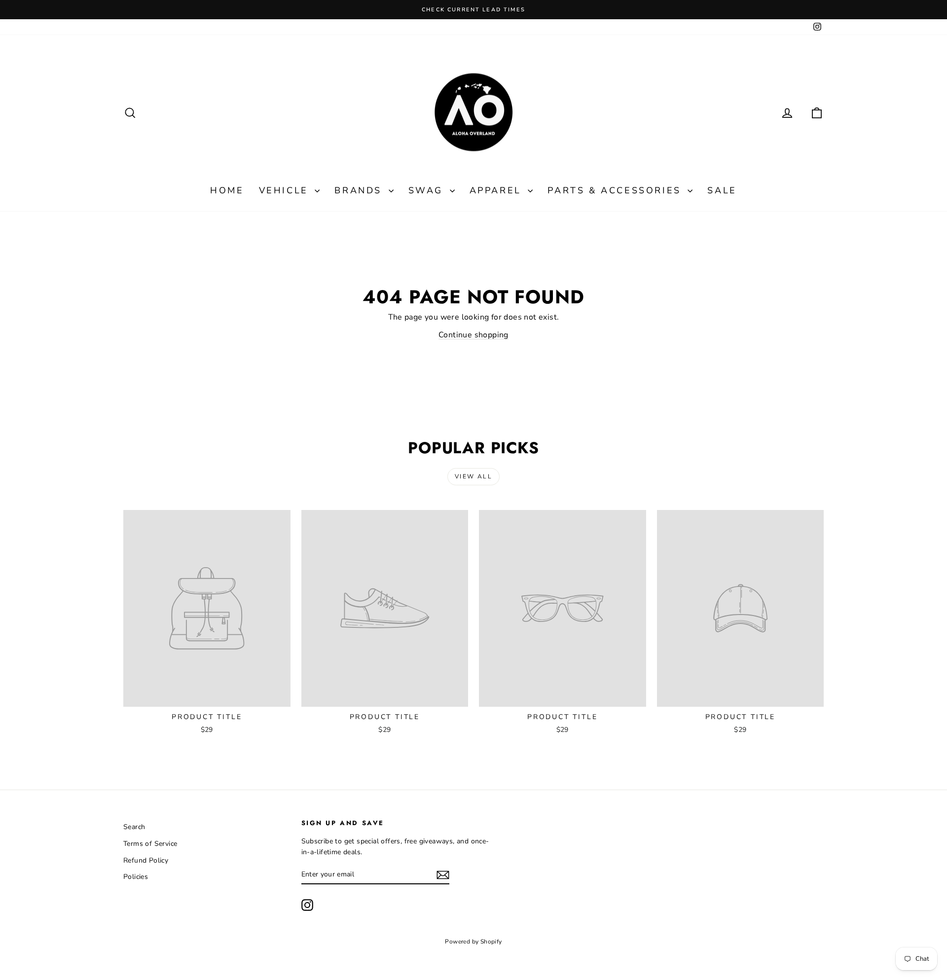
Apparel (498, 190)
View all (473, 476)
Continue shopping (473, 334)
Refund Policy (145, 860)
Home (227, 190)
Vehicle (286, 190)
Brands (360, 190)
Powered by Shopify (473, 941)
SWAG (427, 190)
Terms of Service (150, 843)
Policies (135, 876)
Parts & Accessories (616, 190)
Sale (721, 190)
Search (134, 827)
